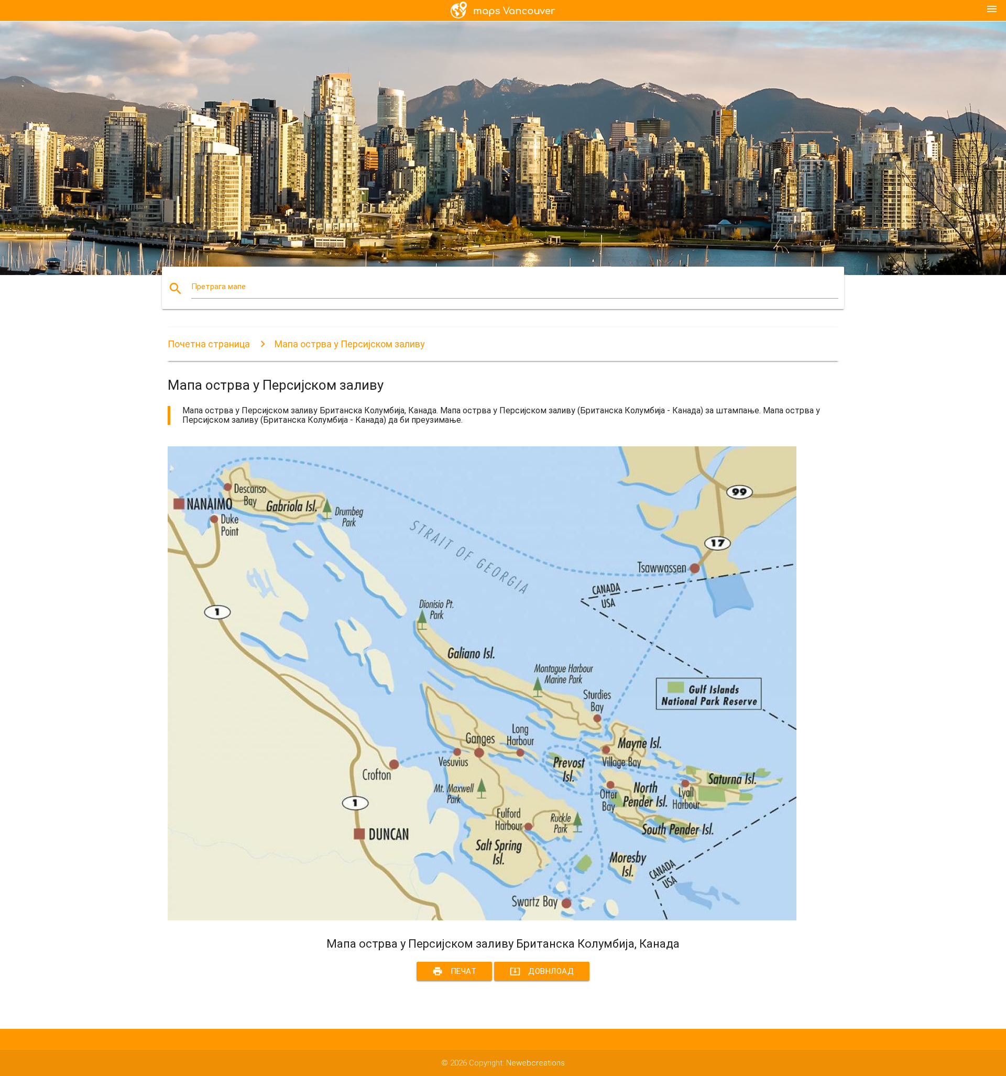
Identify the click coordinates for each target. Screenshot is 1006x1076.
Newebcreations (535, 1063)
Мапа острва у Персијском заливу (350, 343)
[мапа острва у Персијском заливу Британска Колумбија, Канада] (482, 918)
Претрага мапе (218, 286)
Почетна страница (209, 343)
